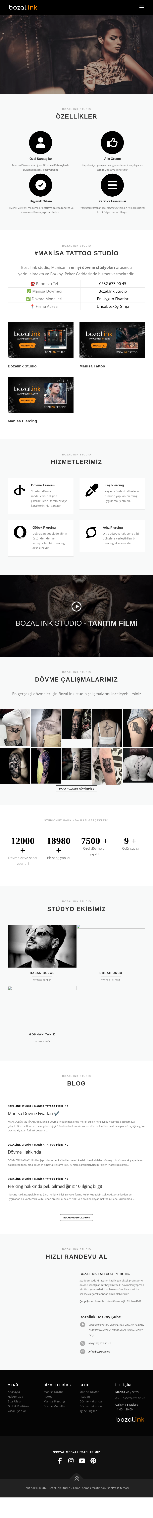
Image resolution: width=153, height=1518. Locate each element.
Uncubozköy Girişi (113, 306)
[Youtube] (82, 1461)
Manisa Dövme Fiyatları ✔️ (33, 1113)
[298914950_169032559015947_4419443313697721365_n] (107, 728)
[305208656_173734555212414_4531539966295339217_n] (107, 766)
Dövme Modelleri (55, 1406)
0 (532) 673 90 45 (134, 1398)
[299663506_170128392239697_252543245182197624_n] (45, 765)
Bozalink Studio (19, 1105)
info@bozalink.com (99, 1351)
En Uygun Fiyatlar (112, 298)
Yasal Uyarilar (17, 1411)
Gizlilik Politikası (18, 1406)
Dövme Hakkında (24, 1152)
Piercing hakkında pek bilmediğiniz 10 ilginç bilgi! (55, 1186)
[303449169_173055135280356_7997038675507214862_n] (76, 763)
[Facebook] (60, 1461)
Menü (141, 7)
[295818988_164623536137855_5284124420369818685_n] (45, 728)
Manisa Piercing (54, 1401)
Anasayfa (14, 1392)
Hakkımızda (15, 1396)
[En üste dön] (77, 1479)
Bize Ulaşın (15, 1401)
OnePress (113, 1488)
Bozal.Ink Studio (113, 291)
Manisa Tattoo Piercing (51, 1105)
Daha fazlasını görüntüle (76, 788)
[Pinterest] (93, 1461)
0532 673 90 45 (112, 283)
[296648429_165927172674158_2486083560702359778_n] (76, 724)
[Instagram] (71, 1461)
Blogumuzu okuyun (76, 1217)
